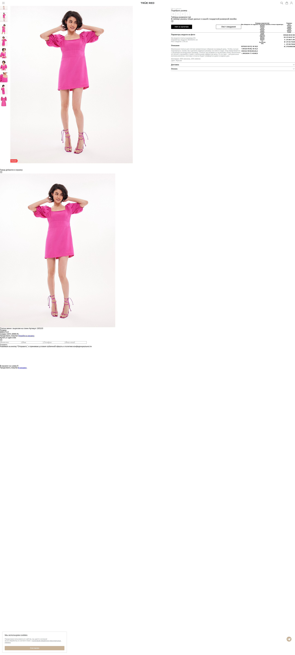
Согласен (34, 648)
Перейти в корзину (26, 336)
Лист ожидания (228, 27)
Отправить (3, 345)
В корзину (22, 368)
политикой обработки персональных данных (33, 641)
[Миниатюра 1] (3, 9)
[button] (289, 641)
